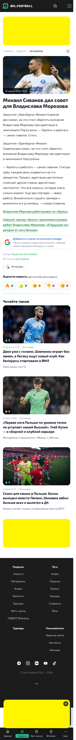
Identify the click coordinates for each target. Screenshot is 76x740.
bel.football (22, 258)
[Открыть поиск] (55, 6)
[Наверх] (36, 683)
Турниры (18, 603)
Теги (55, 566)
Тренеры (55, 596)
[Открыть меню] (69, 6)
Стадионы (55, 603)
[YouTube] (45, 663)
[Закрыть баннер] (65, 703)
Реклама (55, 650)
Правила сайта (55, 635)
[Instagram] (28, 663)
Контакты (55, 642)
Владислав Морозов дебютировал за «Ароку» (35, 211)
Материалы (18, 581)
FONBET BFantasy (18, 618)
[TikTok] (54, 663)
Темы (55, 610)
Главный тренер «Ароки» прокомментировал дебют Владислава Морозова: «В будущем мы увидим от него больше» (35, 225)
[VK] (36, 663)
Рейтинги (18, 596)
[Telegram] (19, 663)
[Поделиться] (67, 51)
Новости (21, 51)
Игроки (55, 588)
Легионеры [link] (28, 347)
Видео (18, 588)
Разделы (18, 566)
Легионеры (36, 51)
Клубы (55, 573)
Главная (8, 51)
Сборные (55, 581)
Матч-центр (18, 610)
